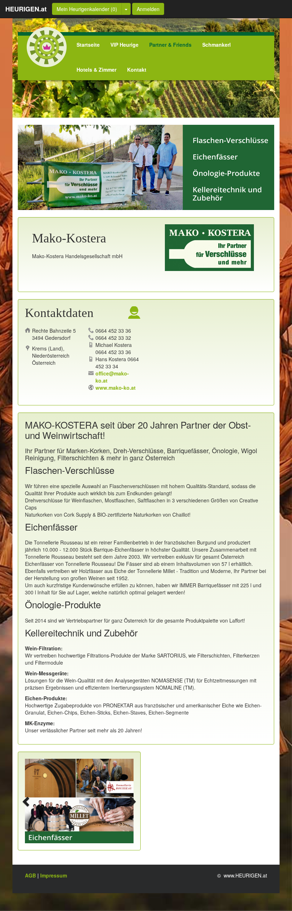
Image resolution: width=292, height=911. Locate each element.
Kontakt (136, 69)
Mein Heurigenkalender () (87, 8)
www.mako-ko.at (115, 387)
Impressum (53, 875)
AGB (31, 875)
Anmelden (148, 8)
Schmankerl (216, 44)
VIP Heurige (124, 44)
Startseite (88, 44)
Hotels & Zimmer (96, 69)
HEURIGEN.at (26, 9)
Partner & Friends (170, 44)
